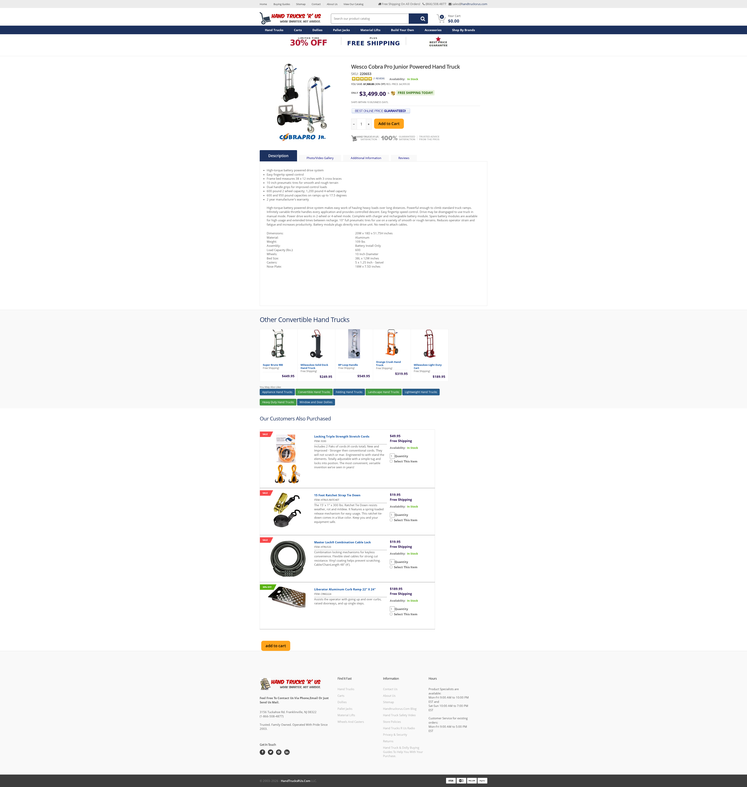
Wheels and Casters (351, 722)
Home (263, 4)
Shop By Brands (463, 30)
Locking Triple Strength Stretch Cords (341, 436)
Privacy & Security (395, 734)
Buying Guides (282, 4)
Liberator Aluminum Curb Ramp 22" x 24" (345, 589)
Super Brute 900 (273, 365)
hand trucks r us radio (399, 728)
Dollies (317, 30)
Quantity (401, 456)
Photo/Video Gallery (320, 158)
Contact (316, 4)
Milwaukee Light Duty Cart (428, 366)
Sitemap (301, 4)
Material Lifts (370, 30)
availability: (398, 448)
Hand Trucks (274, 30)
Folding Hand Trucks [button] (349, 392)
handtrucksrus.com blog (399, 709)
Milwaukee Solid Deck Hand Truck (314, 366)
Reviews (403, 158)
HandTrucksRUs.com (295, 781)
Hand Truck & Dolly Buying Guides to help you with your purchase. (403, 752)
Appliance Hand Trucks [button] (277, 392)
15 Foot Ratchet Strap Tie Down (337, 495)
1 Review (379, 78)
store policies (392, 722)
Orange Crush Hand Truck (388, 363)
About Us (332, 4)
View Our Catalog (353, 4)
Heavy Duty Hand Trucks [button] (278, 402)
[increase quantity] (369, 124)
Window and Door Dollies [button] (316, 402)
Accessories (433, 30)
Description (278, 155)
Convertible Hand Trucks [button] (314, 392)
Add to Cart (389, 123)
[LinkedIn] (287, 752)
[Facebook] (262, 752)
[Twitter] (270, 752)
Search (416, 18)
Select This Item (404, 461)
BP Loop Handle (348, 365)
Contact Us (390, 689)
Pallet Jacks (341, 30)
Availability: (397, 79)
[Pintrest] (278, 752)
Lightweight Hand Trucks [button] (421, 392)
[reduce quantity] (354, 124)
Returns (388, 741)
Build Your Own (402, 30)
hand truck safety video (399, 715)
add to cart (276, 645)
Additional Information (366, 158)
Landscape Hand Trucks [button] (383, 392)
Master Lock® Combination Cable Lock (342, 542)
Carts (298, 30)
